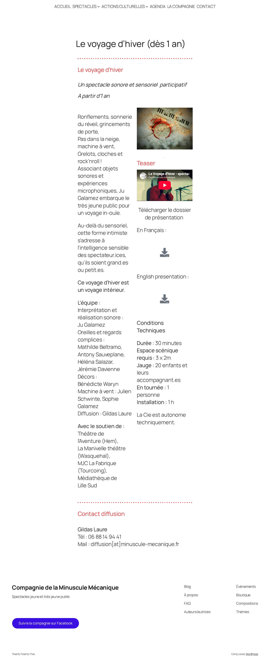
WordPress (252, 654)
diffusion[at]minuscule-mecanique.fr (135, 544)
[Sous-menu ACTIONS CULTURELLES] (147, 6)
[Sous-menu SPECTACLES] (98, 6)
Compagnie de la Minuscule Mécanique (65, 587)
